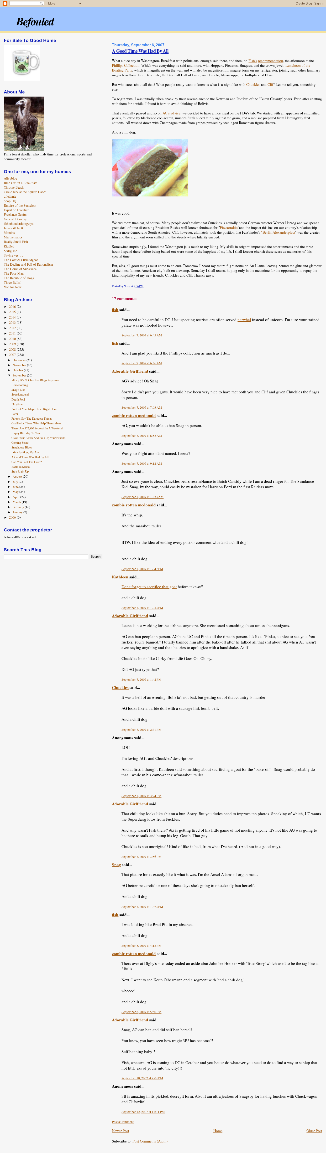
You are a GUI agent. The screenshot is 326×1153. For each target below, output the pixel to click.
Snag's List (18, 390)
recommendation (270, 60)
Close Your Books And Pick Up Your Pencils (38, 438)
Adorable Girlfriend (130, 371)
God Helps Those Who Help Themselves (36, 423)
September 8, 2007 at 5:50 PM (141, 1012)
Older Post (314, 1130)
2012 (13, 328)
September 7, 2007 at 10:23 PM (142, 907)
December (19, 360)
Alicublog (10, 178)
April (16, 497)
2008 (13, 349)
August (18, 476)
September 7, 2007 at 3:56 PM (141, 856)
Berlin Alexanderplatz (279, 232)
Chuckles (253, 84)
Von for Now (12, 287)
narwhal (244, 319)
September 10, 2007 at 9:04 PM (142, 1078)
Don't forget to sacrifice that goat (149, 586)
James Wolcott (13, 228)
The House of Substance (20, 269)
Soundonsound (20, 394)
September (20, 375)
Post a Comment (123, 1122)
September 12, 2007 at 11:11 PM (143, 1112)
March (17, 502)
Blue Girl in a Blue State (20, 182)
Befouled (35, 21)
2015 (13, 311)
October (18, 370)
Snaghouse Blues (21, 447)
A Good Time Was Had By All (140, 50)
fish (115, 310)
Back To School (21, 467)
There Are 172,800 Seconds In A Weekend (37, 428)
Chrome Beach (14, 187)
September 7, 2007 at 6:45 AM (141, 335)
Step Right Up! (20, 471)
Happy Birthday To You (25, 433)
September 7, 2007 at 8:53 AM (141, 435)
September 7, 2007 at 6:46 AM (141, 363)
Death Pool (18, 399)
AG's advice (171, 113)
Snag (116, 865)
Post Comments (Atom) (150, 1141)
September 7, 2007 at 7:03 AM (141, 407)
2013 (13, 322)
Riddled (9, 246)
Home (217, 1130)
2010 (13, 338)
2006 (13, 517)
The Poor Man (14, 273)
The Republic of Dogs (19, 278)
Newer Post (120, 1130)
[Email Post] (144, 286)
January (18, 512)
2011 (13, 333)
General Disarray (15, 219)
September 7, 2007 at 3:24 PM (141, 796)
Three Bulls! (12, 282)
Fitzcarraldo (229, 227)
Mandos (9, 232)
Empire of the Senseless (20, 205)
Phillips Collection (125, 65)
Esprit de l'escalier (16, 210)
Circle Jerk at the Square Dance (25, 192)
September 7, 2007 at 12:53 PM (142, 608)
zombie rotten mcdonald (134, 415)
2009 (13, 344)
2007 (13, 354)
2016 (13, 306)
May (16, 491)
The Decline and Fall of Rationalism (28, 264)
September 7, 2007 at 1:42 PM (141, 679)
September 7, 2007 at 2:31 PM (141, 729)
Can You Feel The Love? (26, 462)
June (16, 486)
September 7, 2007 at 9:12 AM (141, 463)
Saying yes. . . (13, 255)
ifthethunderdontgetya (18, 223)
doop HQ (10, 201)
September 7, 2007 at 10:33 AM (142, 497)
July (16, 481)
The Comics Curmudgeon (21, 259)
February (19, 507)
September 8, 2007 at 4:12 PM (141, 945)
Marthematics (13, 237)
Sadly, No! (11, 250)
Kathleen (120, 577)
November (20, 365)
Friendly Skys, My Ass (25, 452)
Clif (270, 84)
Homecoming (19, 385)
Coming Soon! (20, 443)
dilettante (10, 196)
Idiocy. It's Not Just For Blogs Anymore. (35, 380)
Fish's (252, 60)
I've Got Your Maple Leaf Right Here (34, 409)
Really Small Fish (16, 241)
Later (14, 414)
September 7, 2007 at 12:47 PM (142, 569)
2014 (13, 317)
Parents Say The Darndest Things (31, 419)
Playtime (17, 404)
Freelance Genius (15, 214)
